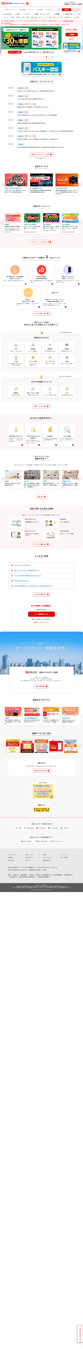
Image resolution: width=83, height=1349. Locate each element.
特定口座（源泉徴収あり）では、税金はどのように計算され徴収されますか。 (33, 585)
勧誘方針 (10, 874)
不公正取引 (44, 869)
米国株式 (27, 17)
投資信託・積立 (34, 17)
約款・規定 (11, 860)
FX (43, 17)
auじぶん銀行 (76, 17)
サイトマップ (30, 9)
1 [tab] (30, 57)
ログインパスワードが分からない (22, 565)
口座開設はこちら (43, 614)
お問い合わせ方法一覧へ (40, 770)
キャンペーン (6, 17)
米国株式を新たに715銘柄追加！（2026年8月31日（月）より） (33, 106)
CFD (46, 17)
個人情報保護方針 (24, 874)
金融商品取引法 (47, 860)
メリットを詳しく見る (40, 313)
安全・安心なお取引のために (14, 867)
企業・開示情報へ (40, 686)
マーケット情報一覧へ (40, 544)
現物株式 (12, 17)
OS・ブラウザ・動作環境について (28, 867)
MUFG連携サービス (68, 17)
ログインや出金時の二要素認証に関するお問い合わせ (27, 575)
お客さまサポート (69, 14)
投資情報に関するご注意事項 (35, 869)
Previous (3, 184)
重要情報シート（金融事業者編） (42, 874)
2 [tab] (33, 57)
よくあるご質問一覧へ (40, 594)
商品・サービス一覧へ (40, 406)
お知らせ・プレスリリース (10, 9)
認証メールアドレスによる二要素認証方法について (27, 570)
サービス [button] (27, 14)
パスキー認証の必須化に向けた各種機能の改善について (31, 98)
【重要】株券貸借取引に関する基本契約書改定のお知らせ (31, 123)
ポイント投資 (59, 17)
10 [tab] (46, 198)
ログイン (77, 9)
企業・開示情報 (22, 9)
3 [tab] (35, 57)
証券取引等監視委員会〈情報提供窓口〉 (27, 876)
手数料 (36, 14)
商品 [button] (18, 14)
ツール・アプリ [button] (46, 14)
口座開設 (66, 9)
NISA (40, 17)
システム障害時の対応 (12, 876)
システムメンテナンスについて (43, 867)
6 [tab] (43, 57)
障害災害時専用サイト (68, 874)
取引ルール (28, 860)
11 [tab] (48, 198)
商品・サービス (29, 854)
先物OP (50, 17)
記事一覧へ (40, 496)
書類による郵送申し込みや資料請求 (40, 619)
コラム (79, 14)
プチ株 (22, 17)
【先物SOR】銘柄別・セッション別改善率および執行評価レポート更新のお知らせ (37, 139)
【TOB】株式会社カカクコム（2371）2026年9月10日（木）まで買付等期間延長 (37, 114)
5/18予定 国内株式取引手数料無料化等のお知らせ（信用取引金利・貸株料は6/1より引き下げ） (41, 147)
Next (80, 184)
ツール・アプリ (64, 854)
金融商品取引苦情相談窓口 (43, 876)
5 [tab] (41, 57)
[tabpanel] (41, 40)
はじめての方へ (12, 854)
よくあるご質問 (39, 9)
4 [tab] (38, 57)
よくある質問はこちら (40, 158)
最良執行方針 (16, 874)
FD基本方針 (31, 874)
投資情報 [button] (57, 14)
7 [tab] (46, 57)
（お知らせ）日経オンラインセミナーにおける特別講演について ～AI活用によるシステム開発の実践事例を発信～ (45, 131)
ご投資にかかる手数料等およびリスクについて (17, 869)
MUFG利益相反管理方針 (57, 874)
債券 (54, 17)
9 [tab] (45, 198)
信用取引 (18, 17)
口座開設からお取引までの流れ (40, 622)
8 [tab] (49, 57)
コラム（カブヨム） (48, 857)
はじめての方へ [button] (8, 14)
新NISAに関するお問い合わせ (21, 580)
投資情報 (10, 857)
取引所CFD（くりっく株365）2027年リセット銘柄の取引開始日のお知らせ (36, 90)
